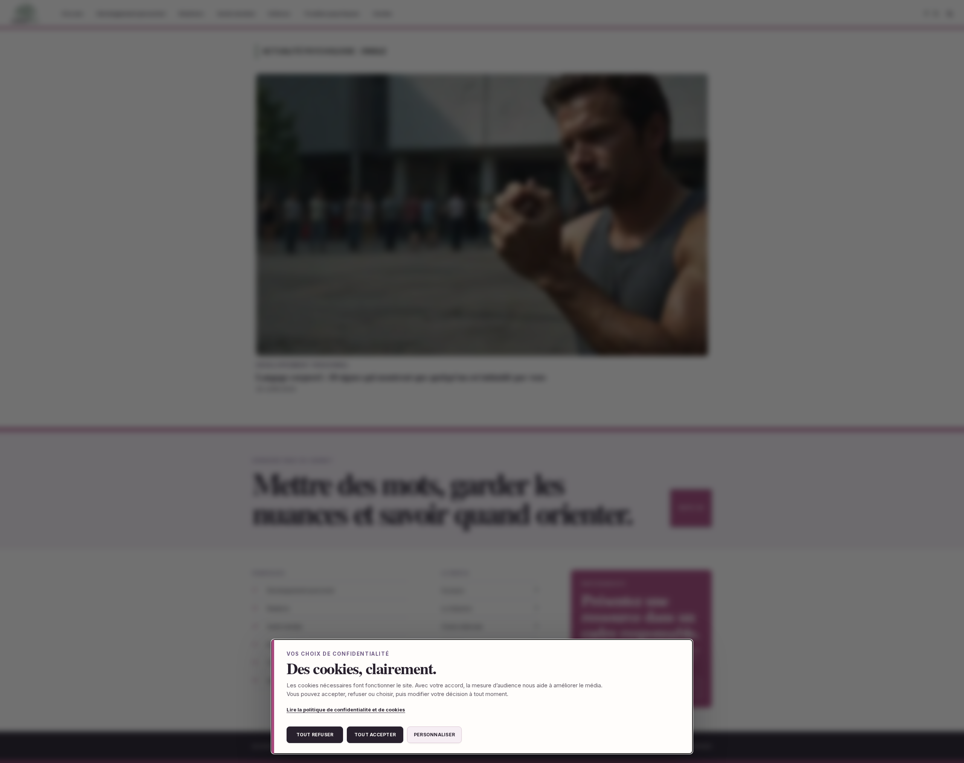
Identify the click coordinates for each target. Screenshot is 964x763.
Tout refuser (315, 734)
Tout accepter (375, 734)
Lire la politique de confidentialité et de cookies (346, 710)
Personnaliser (434, 734)
